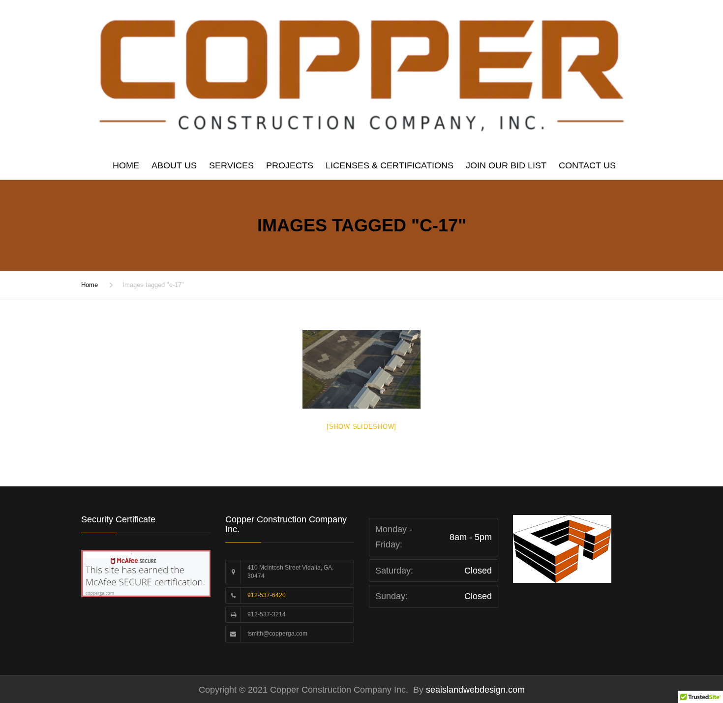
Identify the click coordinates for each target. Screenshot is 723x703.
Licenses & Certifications (389, 165)
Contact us (587, 165)
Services (231, 165)
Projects (289, 165)
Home (126, 165)
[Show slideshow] (361, 426)
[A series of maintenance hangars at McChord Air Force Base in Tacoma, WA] (361, 369)
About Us (174, 165)
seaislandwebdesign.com (474, 690)
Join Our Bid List (506, 165)
